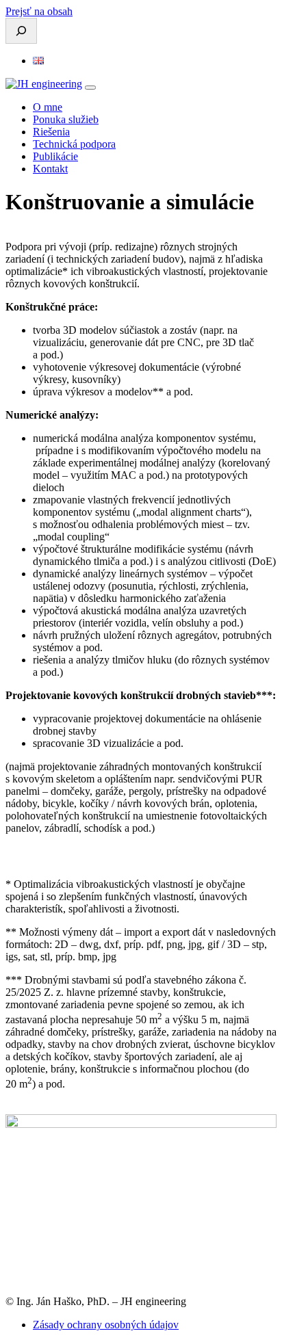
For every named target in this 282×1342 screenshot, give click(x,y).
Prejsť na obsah (39, 11)
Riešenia (51, 131)
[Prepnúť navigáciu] (90, 87)
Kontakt (50, 168)
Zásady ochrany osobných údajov (106, 1324)
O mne (47, 107)
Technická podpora (74, 144)
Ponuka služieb (66, 119)
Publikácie (55, 156)
